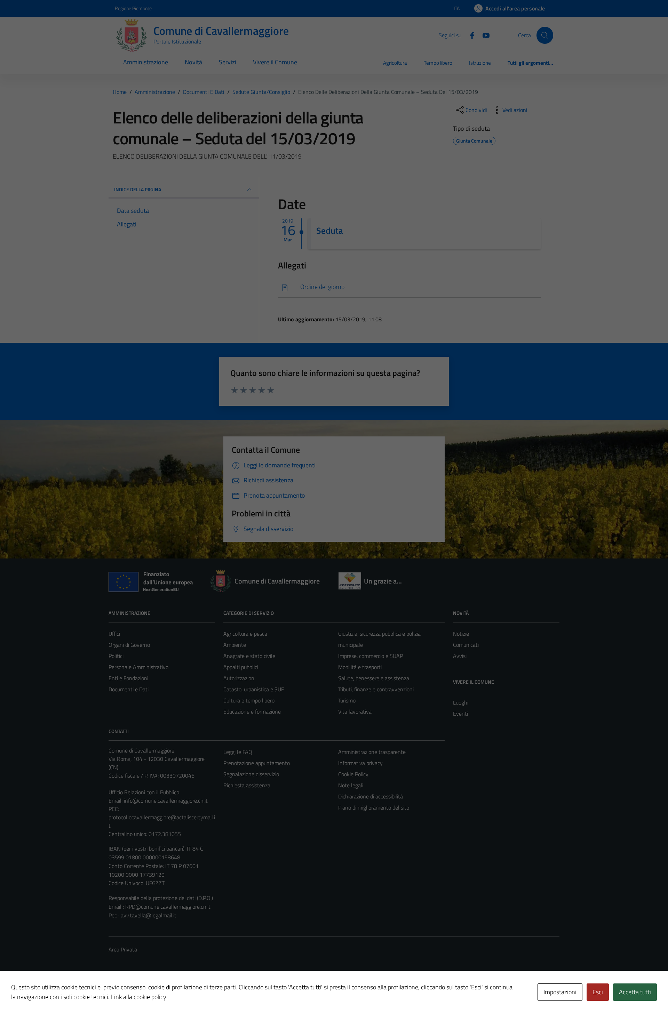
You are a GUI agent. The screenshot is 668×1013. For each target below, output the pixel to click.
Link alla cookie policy (138, 997)
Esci (598, 992)
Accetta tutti (635, 992)
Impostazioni (559, 992)
